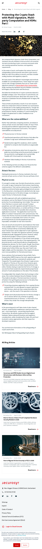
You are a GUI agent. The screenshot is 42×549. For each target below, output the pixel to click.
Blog (9, 9)
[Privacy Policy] (22, 535)
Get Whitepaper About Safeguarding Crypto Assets (18, 333)
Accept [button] (17, 545)
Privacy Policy (6, 513)
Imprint (4, 506)
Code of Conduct (7, 509)
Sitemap (4, 502)
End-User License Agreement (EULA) (13, 520)
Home (3, 9)
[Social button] (2, 496)
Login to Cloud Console (14, 526)
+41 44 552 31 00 (9, 492)
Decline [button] (25, 545)
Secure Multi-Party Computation (26, 85)
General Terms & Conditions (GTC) (12, 516)
